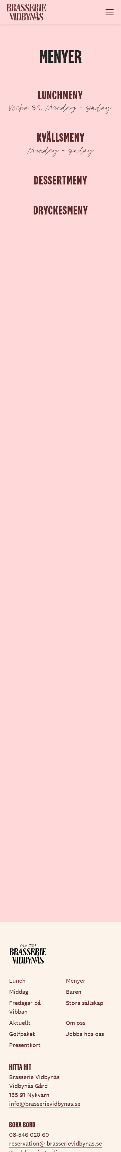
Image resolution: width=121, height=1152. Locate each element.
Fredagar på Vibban (25, 1007)
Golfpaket (22, 1034)
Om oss (75, 1023)
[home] (26, 12)
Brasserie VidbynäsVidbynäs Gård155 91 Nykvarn (34, 1086)
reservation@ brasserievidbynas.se (55, 1143)
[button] (108, 12)
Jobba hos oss (85, 1034)
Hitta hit (20, 1066)
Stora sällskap (84, 1003)
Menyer (75, 980)
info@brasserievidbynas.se (44, 1103)
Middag (18, 992)
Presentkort (25, 1045)
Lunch (17, 980)
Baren (73, 992)
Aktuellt (20, 1023)
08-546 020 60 (29, 1135)
